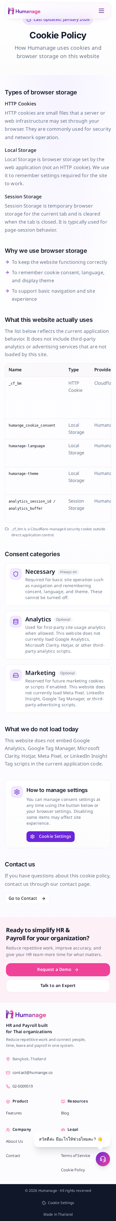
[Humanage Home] (24, 10)
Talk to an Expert (58, 986)
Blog (65, 1113)
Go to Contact (23, 898)
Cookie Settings (55, 836)
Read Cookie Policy (68, 1189)
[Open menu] (101, 11)
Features (14, 1113)
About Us (14, 1141)
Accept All (58, 1204)
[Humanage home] (26, 1014)
